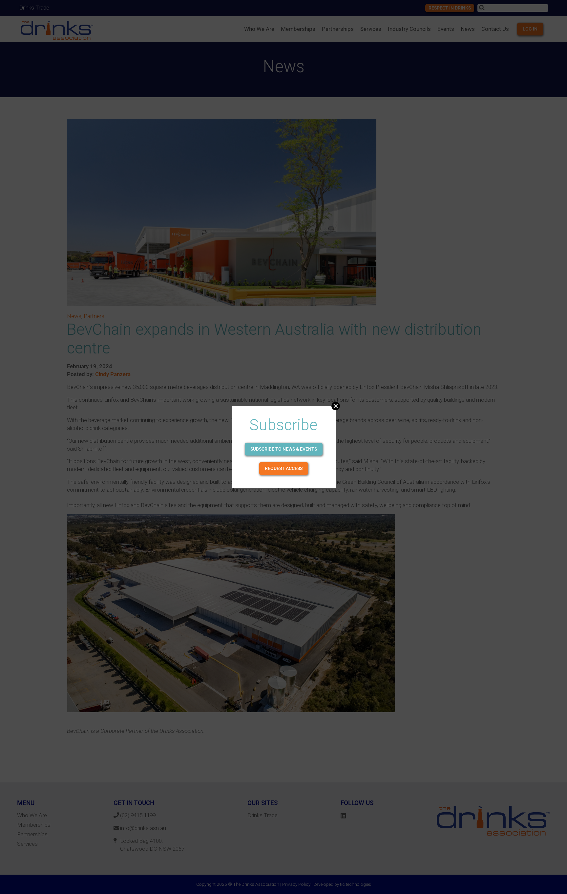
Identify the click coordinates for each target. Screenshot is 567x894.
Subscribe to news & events (283, 449)
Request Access (284, 468)
